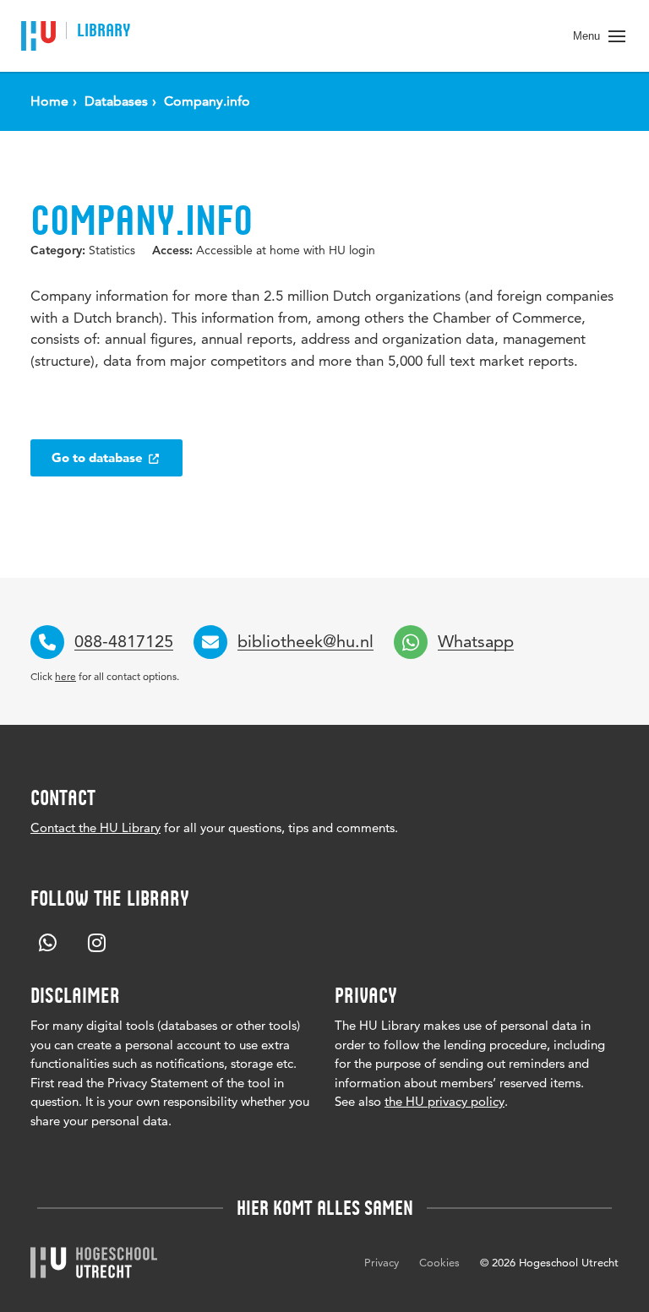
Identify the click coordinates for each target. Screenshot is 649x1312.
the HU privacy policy (444, 1101)
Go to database (99, 457)
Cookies (439, 1262)
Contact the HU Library (95, 827)
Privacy (381, 1262)
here (65, 676)
